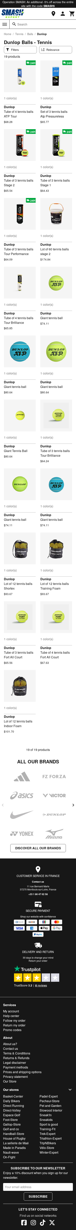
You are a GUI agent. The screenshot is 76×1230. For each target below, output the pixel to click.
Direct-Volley (12, 1110)
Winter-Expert (49, 1152)
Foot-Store (10, 1119)
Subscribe (38, 1196)
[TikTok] (43, 1223)
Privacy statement (15, 1076)
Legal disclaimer (14, 1062)
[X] (52, 1223)
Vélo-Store (47, 1147)
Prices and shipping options (22, 1072)
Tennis (19, 34)
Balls (30, 34)
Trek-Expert (47, 1133)
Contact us (38, 881)
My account (11, 1011)
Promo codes (12, 1030)
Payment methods (15, 1067)
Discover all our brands (38, 848)
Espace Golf (11, 1115)
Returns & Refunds (16, 1058)
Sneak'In (46, 1115)
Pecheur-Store (49, 1101)
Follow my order (14, 1020)
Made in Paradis (14, 1147)
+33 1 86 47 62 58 (38, 894)
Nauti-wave (11, 1152)
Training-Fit (47, 1129)
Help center (11, 1016)
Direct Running (13, 1105)
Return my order (14, 1025)
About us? (10, 1044)
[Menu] (4, 24)
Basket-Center (13, 1096)
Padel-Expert (49, 1096)
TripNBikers (48, 1143)
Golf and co (11, 1129)
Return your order (38, 960)
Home (7, 34)
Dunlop (9, 107)
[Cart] (72, 14)
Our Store (9, 1081)
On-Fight (9, 1157)
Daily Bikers (11, 1101)
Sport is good (49, 1124)
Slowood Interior (51, 1110)
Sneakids (46, 1119)
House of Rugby (14, 1138)
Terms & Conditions (16, 1053)
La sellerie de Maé (16, 1143)
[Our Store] (53, 14)
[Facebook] (24, 1223)
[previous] (2, 805)
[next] (73, 805)
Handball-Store (13, 1133)
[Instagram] (33, 1223)
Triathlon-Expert (51, 1138)
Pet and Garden (50, 1105)
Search (22, 24)
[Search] (14, 24)
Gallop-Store (12, 1124)
